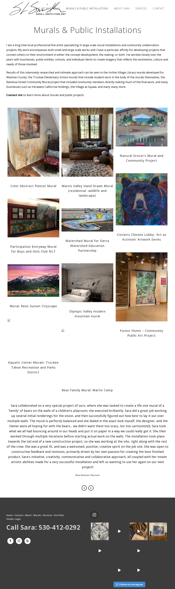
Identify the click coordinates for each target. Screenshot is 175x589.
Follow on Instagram (131, 584)
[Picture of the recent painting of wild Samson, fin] (158, 531)
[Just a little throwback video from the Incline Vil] (119, 531)
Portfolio (59, 515)
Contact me (14, 95)
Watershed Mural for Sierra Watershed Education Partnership (87, 246)
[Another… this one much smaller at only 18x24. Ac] (119, 551)
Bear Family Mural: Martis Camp (87, 390)
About (28, 515)
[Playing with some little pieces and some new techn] (100, 531)
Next (90, 488)
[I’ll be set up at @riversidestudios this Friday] (100, 570)
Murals (37, 515)
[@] (99, 515)
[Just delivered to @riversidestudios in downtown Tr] (100, 551)
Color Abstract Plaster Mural (33, 186)
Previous (84, 488)
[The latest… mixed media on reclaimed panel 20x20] (158, 551)
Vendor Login (13, 519)
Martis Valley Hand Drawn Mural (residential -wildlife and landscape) (87, 191)
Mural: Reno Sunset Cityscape (33, 306)
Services (47, 515)
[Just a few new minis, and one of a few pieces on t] (139, 570)
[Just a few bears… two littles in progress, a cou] (119, 570)
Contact (19, 515)
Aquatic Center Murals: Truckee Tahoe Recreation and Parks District (33, 367)
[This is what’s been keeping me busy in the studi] (139, 551)
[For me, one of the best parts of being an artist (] (139, 531)
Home (9, 515)
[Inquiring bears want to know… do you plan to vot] (158, 570)
